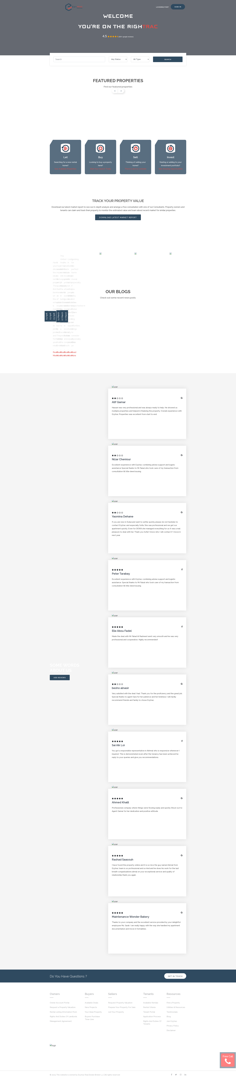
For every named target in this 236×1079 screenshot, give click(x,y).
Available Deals (91, 1003)
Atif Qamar (119, 402)
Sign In (178, 7)
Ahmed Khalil (121, 802)
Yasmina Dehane (123, 516)
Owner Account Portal (59, 1003)
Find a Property (173, 1003)
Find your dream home (76, 248)
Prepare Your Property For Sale (121, 1007)
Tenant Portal (149, 1012)
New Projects (91, 1007)
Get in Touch (175, 976)
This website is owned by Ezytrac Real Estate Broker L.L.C (80, 1075)
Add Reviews (60, 678)
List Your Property (116, 1012)
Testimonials (172, 1012)
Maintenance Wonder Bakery (131, 916)
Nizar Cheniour (121, 459)
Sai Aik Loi (118, 745)
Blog (169, 1016)
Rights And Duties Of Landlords (63, 1016)
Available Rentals (150, 1003)
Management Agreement (61, 1021)
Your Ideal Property (93, 1012)
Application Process (152, 1016)
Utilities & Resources (176, 1007)
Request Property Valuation (120, 1003)
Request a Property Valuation (62, 1007)
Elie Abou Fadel (122, 630)
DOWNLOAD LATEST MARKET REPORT (118, 218)
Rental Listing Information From (63, 1012)
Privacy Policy (173, 1026)
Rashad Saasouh (123, 859)
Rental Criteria (149, 1007)
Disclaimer (171, 1030)
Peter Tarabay (121, 573)
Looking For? (162, 7)
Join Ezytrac (172, 1021)
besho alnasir (121, 688)
